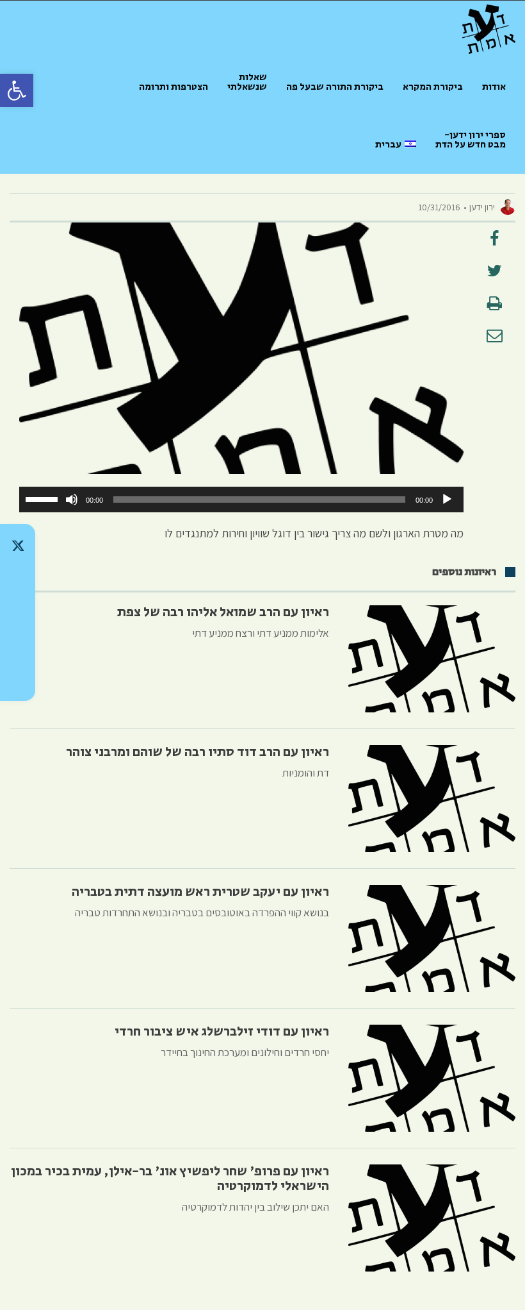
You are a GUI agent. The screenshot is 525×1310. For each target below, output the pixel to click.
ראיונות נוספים (464, 572)
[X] (17, 545)
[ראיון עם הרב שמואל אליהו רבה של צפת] (431, 658)
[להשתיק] (71, 499)
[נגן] (446, 499)
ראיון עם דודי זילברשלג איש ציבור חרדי (222, 1031)
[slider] (43, 498)
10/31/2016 (439, 207)
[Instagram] (17, 612)
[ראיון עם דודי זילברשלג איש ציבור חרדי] (431, 1078)
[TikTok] (17, 579)
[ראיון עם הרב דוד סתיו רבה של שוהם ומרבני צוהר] (431, 798)
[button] (16, 90)
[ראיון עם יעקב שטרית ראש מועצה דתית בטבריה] (431, 938)
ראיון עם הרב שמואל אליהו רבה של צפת (223, 612)
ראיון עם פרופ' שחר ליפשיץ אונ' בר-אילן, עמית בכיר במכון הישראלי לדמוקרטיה (170, 1179)
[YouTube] (17, 679)
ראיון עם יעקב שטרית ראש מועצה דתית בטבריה (200, 892)
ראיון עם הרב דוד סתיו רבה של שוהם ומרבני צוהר (197, 752)
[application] (241, 499)
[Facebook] (17, 645)
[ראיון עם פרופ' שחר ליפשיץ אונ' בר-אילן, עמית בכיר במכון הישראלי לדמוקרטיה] (431, 1218)
